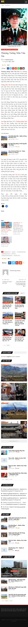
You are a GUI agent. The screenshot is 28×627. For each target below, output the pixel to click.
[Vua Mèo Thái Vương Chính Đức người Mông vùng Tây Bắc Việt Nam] (20, 315)
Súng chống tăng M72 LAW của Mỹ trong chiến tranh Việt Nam (13, 495)
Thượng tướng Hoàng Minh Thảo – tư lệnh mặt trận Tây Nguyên (6, 230)
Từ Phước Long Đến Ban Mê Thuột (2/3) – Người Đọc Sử (14, 489)
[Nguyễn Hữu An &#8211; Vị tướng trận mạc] (19, 228)
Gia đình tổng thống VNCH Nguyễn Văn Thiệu (13, 396)
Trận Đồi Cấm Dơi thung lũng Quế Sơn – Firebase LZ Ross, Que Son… (17, 595)
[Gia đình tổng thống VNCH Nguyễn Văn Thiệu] (4, 145)
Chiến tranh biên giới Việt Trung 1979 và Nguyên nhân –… (16, 533)
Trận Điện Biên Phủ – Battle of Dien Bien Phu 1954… (13, 377)
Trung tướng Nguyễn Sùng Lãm (16, 450)
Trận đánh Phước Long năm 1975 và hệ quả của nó (11, 499)
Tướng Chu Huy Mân (5, 243)
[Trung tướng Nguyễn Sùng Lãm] (4, 452)
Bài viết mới (5, 49)
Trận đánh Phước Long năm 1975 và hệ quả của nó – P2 (12, 490)
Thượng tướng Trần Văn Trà (6, 253)
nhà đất (24, 619)
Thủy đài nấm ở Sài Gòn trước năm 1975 (13, 573)
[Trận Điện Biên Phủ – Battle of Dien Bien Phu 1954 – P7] (8, 332)
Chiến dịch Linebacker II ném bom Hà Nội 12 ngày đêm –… (17, 518)
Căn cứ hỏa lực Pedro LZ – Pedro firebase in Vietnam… (16, 151)
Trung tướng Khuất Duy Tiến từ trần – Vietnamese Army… (17, 473)
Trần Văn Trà (16, 174)
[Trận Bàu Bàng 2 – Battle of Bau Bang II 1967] (4, 527)
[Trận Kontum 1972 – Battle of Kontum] (4, 550)
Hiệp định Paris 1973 (7, 251)
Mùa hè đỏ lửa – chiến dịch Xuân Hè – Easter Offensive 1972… (16, 580)
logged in (9, 356)
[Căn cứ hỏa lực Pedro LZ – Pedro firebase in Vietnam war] (4, 153)
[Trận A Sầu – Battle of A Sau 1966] (4, 460)
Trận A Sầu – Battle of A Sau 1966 (17, 458)
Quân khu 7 (14, 251)
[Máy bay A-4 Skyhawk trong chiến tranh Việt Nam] (4, 589)
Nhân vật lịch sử (13, 49)
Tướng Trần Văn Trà (7, 85)
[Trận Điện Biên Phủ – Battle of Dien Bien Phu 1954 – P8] (4, 138)
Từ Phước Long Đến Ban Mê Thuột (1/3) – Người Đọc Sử (14, 498)
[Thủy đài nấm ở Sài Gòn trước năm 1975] (14, 569)
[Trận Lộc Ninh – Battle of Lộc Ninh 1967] (4, 467)
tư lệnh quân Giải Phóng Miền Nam (7, 255)
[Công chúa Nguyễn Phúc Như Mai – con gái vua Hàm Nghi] (20, 332)
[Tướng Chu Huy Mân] (6, 240)
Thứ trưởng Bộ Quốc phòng (21, 251)
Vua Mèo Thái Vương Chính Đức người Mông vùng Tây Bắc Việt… (12, 434)
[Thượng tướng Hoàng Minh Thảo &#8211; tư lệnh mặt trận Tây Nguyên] (6, 225)
